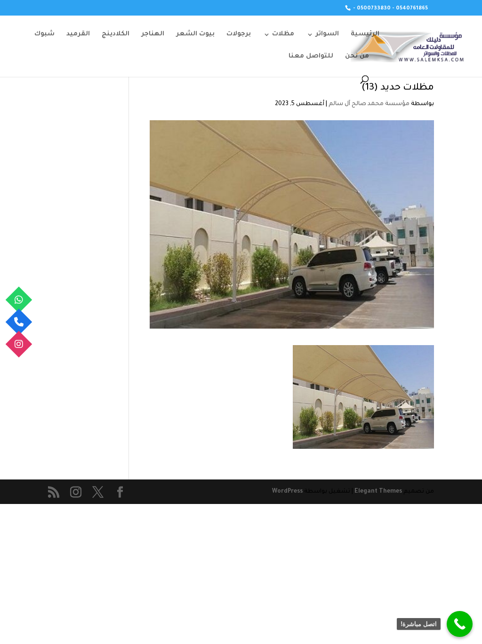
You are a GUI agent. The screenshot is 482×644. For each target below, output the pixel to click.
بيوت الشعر (195, 34)
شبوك (44, 34)
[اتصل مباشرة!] (460, 624)
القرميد (78, 34)
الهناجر (152, 34)
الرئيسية (365, 34)
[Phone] (19, 322)
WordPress (287, 491)
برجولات (238, 34)
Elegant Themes (378, 491)
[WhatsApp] (19, 300)
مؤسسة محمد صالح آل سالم (369, 104)
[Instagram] (19, 344)
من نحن (357, 56)
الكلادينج (115, 34)
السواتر (327, 34)
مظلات (283, 34)
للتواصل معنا (311, 56)
